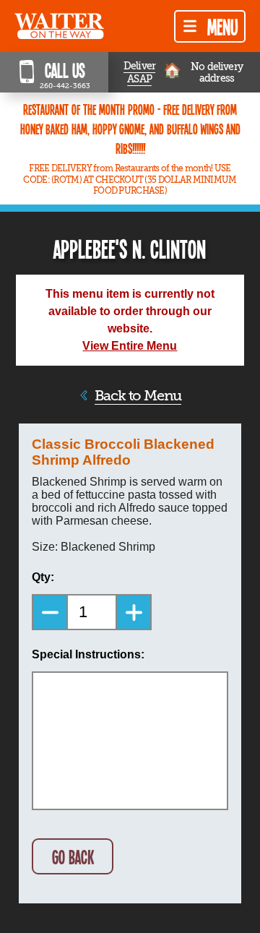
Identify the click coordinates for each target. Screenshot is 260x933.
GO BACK (73, 856)
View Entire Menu (129, 346)
